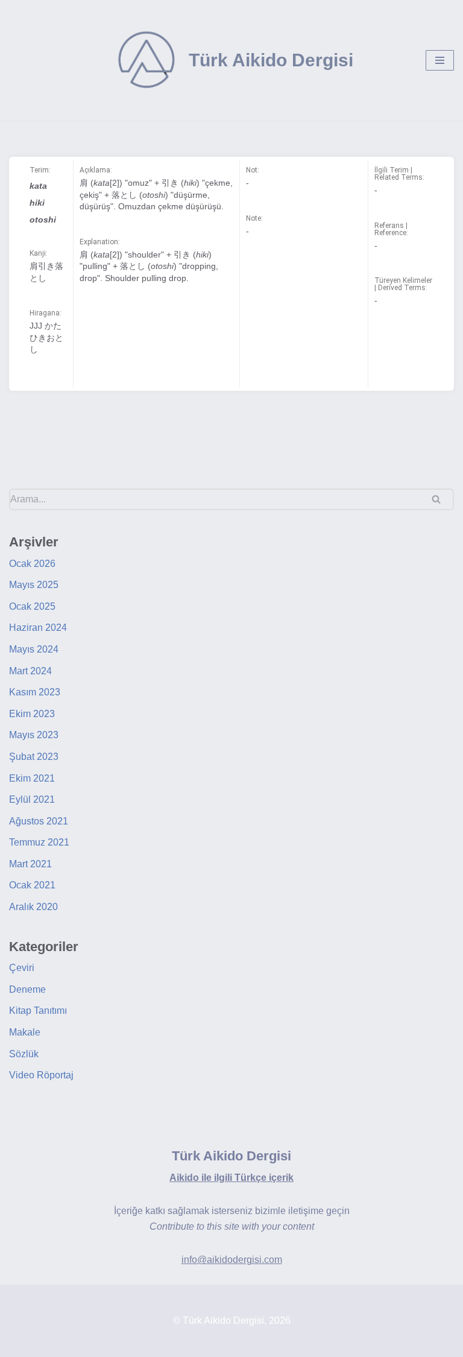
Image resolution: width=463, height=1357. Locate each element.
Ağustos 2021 (38, 821)
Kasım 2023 (34, 692)
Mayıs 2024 (33, 649)
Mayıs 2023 (33, 735)
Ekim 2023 (32, 714)
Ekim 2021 (32, 778)
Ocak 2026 (32, 563)
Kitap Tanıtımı (38, 1010)
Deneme (27, 989)
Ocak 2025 (32, 606)
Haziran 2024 (38, 627)
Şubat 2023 (33, 756)
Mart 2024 (30, 671)
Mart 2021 (30, 864)
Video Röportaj (41, 1075)
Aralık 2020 (33, 907)
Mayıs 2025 (33, 585)
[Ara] (440, 499)
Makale (24, 1032)
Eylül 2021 (32, 799)
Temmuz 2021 (39, 842)
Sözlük (24, 1054)
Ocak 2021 (32, 885)
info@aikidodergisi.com (231, 1259)
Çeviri (21, 968)
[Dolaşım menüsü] (440, 60)
